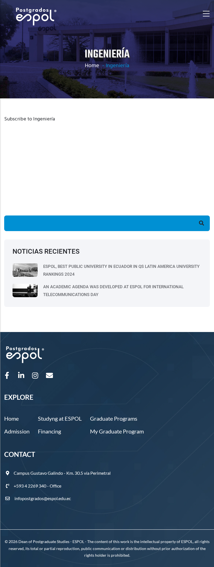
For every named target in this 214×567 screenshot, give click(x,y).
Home (92, 65)
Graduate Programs (113, 418)
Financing (49, 431)
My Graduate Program (117, 431)
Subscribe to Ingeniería (29, 119)
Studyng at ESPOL (60, 418)
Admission (17, 431)
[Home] (36, 14)
